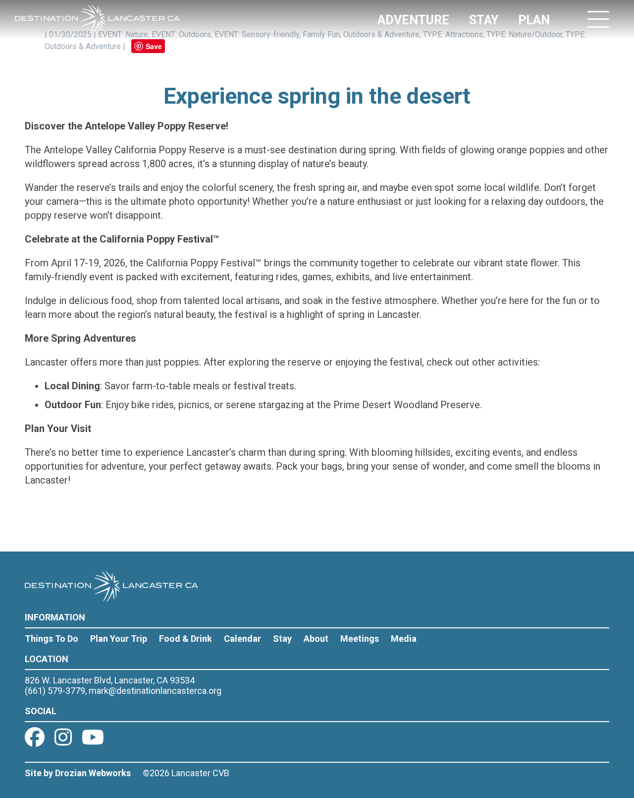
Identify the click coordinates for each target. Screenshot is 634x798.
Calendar (242, 638)
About (316, 638)
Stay (282, 638)
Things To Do (51, 638)
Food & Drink (185, 638)
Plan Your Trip (118, 638)
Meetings (359, 638)
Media (404, 638)
